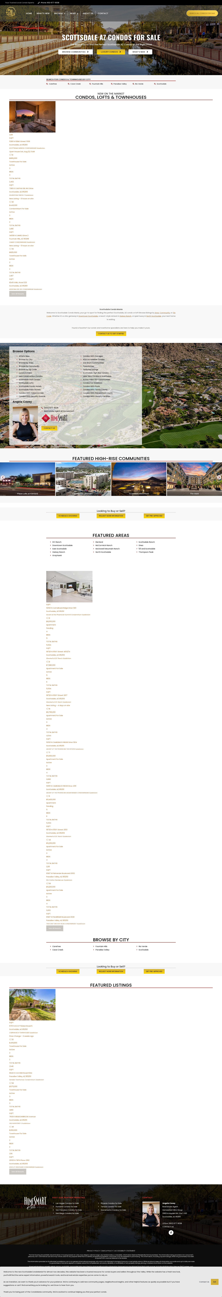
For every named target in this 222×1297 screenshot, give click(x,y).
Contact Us (204, 1282)
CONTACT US (168, 1226)
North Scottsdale (153, 316)
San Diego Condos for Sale (67, 1213)
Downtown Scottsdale (88, 316)
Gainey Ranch (125, 316)
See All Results (18, 294)
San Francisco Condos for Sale (69, 1210)
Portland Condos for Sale (66, 1206)
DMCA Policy (107, 1251)
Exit (214, 1282)
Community (165, 312)
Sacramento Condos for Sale (113, 1210)
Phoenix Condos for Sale (111, 1203)
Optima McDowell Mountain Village (194, 494)
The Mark (138, 494)
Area (157, 312)
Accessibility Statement (124, 1251)
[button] (3, 477)
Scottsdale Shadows (27, 494)
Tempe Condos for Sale (111, 1206)
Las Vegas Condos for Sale (67, 1203)
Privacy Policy (93, 1251)
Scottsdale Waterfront (83, 494)
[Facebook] (171, 1232)
